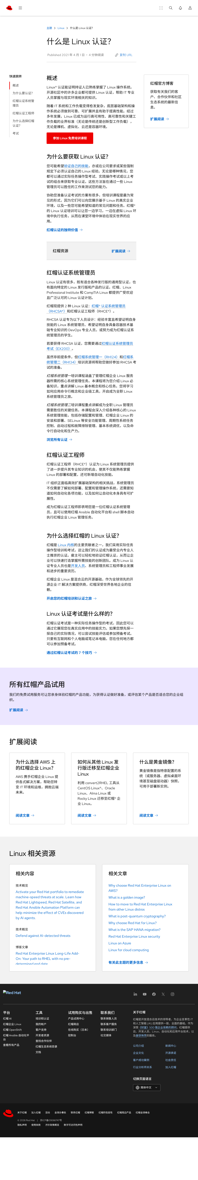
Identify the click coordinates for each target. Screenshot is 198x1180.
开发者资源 (42, 1035)
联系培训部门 (109, 1029)
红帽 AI (7, 1018)
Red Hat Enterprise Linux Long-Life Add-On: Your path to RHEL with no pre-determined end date (47, 958)
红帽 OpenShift (12, 1029)
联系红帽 (75, 1112)
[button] (124, 55)
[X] (163, 995)
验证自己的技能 (76, 166)
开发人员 (78, 566)
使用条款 (36, 1125)
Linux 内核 (66, 545)
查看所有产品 (11, 1045)
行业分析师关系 (142, 1067)
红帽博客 (89, 1112)
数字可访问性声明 (73, 1125)
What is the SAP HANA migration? (134, 929)
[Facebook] (154, 995)
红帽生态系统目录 (46, 1046)
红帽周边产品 (124, 1112)
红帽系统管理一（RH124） (98, 357)
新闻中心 (170, 1046)
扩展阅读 (118, 251)
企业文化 (138, 1053)
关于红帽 (22, 1112)
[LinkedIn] (135, 995)
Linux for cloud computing (128, 950)
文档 (38, 1052)
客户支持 (41, 1029)
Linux (61, 28)
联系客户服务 (109, 1024)
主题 (50, 28)
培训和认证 (42, 1018)
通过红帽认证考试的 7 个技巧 (69, 652)
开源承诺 (170, 1053)
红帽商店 (73, 1024)
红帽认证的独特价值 (62, 230)
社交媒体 (106, 1035)
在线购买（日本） (79, 1029)
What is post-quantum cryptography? (137, 916)
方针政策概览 (52, 1125)
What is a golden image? (126, 897)
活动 (47, 1112)
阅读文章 (23, 815)
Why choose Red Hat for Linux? (132, 923)
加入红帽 (170, 1067)
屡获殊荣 (141, 1035)
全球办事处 (60, 1112)
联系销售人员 (109, 1018)
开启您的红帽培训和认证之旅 (69, 598)
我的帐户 (41, 1024)
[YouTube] (144, 995)
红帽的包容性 (106, 1112)
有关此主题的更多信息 (125, 962)
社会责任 (170, 1060)
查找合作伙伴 (44, 1041)
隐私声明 (22, 1125)
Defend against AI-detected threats (43, 935)
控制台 (72, 1035)
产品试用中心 (76, 1018)
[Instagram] (172, 995)
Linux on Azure (119, 943)
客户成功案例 (141, 1060)
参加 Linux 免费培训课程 (70, 138)
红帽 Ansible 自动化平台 (16, 1037)
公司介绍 (138, 1046)
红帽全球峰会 (143, 1112)
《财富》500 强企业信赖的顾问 (157, 1027)
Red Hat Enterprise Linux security (134, 936)
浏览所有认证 (57, 439)
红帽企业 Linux (12, 1024)
